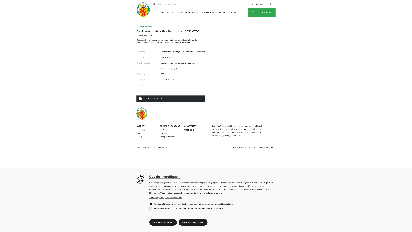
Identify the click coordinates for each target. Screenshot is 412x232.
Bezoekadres (165, 133)
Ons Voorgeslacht (261, 147)
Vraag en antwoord (168, 137)
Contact (233, 13)
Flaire (273, 147)
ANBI (138, 133)
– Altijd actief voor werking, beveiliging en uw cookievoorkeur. (193, 204)
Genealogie (165, 13)
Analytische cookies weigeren (163, 222)
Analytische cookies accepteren (193, 222)
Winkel (222, 13)
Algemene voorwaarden (242, 147)
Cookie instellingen (160, 147)
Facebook (185, 130)
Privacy (139, 137)
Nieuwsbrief (185, 126)
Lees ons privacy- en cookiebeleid (165, 197)
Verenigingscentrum (188, 13)
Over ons (206, 13)
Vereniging (140, 130)
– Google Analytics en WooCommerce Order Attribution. (189, 208)
